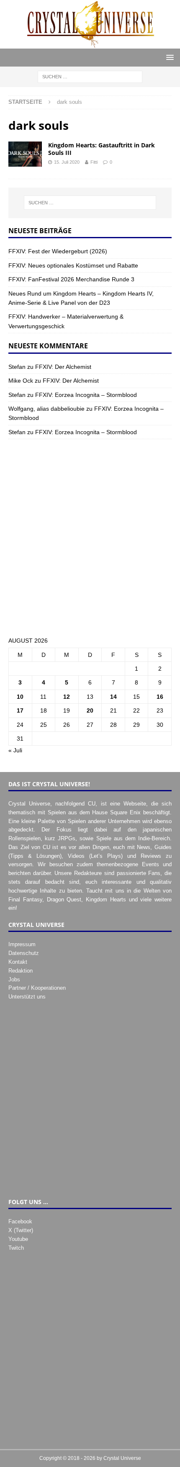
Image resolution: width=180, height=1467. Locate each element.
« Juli (15, 750)
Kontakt (17, 962)
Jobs (14, 979)
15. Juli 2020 (67, 162)
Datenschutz (23, 953)
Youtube (18, 1239)
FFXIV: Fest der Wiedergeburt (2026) (57, 251)
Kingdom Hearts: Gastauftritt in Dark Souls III (101, 149)
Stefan (17, 366)
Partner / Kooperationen (37, 988)
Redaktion (20, 971)
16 (160, 696)
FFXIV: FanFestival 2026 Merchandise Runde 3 (71, 279)
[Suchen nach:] (90, 76)
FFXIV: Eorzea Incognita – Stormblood (86, 394)
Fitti (94, 162)
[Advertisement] (90, 538)
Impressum (22, 944)
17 (20, 710)
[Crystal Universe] (90, 44)
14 (113, 696)
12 (66, 696)
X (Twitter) (20, 1230)
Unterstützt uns (27, 996)
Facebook (20, 1221)
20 (90, 710)
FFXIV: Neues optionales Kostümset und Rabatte (73, 265)
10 (20, 696)
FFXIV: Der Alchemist (63, 366)
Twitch (16, 1248)
